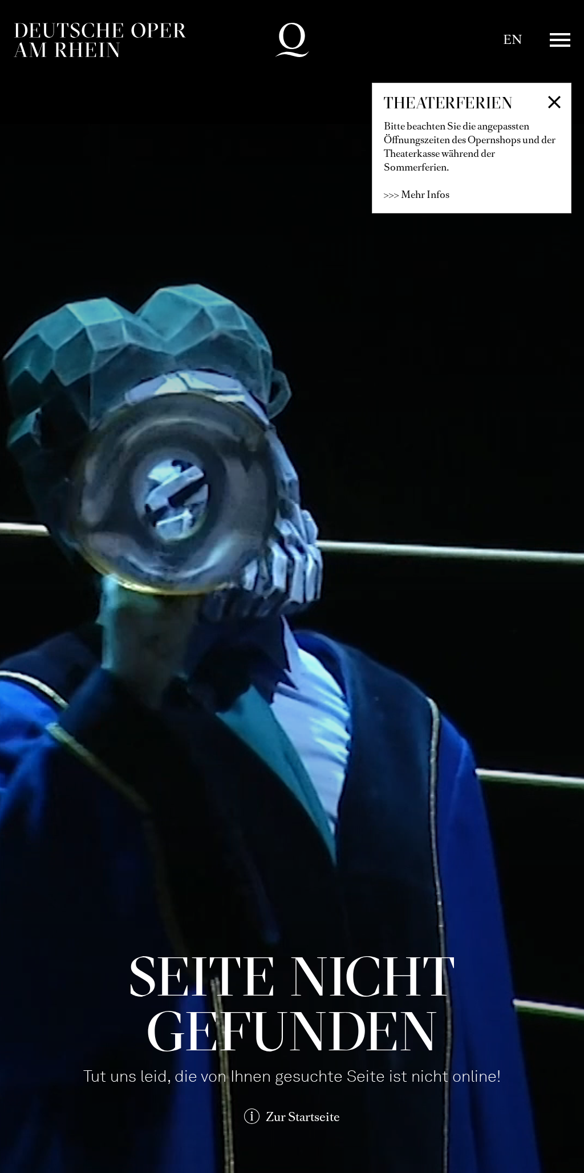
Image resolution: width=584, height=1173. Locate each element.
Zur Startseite (303, 1117)
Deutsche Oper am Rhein (100, 40)
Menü (560, 40)
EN (512, 39)
